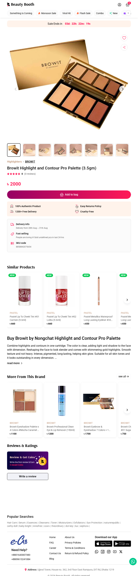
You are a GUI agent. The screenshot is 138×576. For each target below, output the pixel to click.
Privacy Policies (73, 542)
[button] (69, 352)
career (52, 548)
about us (69, 537)
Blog (51, 558)
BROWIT (30, 161)
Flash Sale (85, 13)
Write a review (27, 476)
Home (52, 537)
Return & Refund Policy (77, 553)
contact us (55, 553)
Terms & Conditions (75, 548)
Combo (100, 13)
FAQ (51, 542)
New (115, 13)
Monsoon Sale (48, 13)
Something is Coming (21, 13)
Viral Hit (66, 13)
